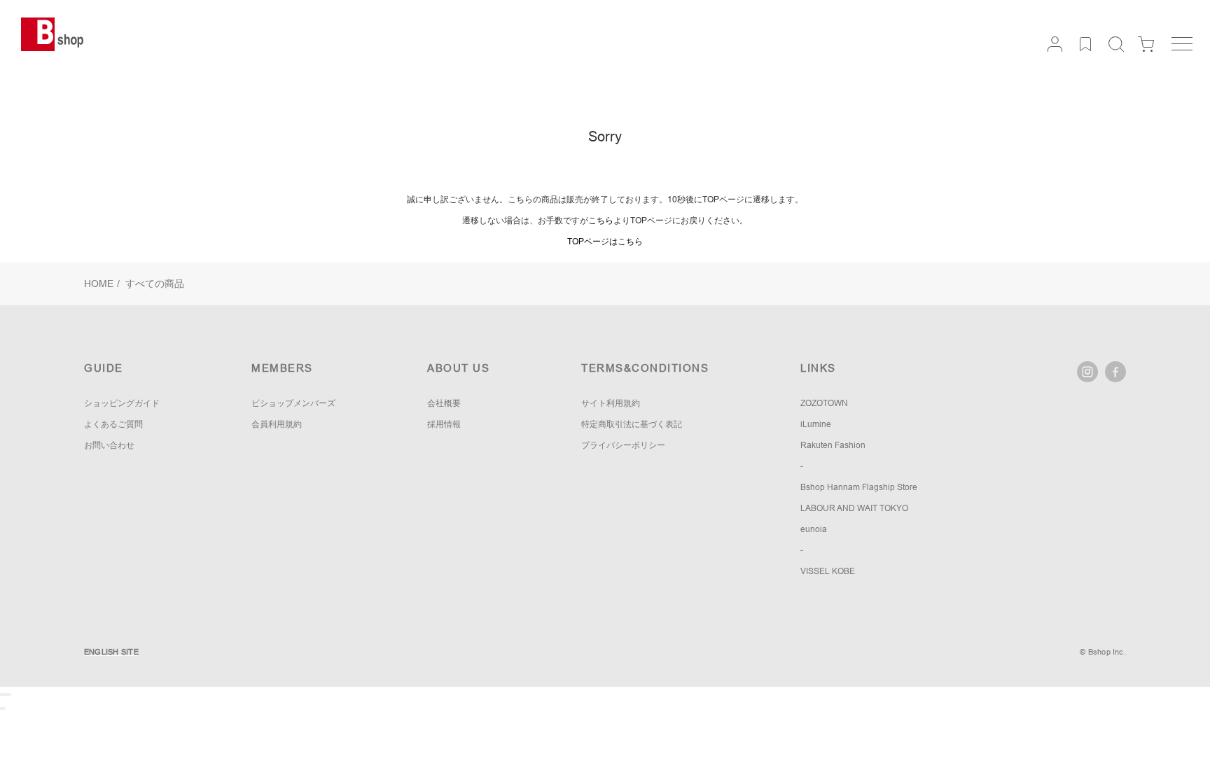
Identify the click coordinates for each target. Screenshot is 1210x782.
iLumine (815, 424)
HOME (98, 283)
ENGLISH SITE (111, 652)
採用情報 (444, 424)
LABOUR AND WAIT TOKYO (854, 508)
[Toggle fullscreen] (7, 694)
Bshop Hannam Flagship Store (858, 487)
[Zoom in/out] (9, 694)
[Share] (4, 694)
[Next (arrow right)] (4, 708)
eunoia (813, 529)
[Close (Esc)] (1, 694)
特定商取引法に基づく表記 (631, 424)
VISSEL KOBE (827, 571)
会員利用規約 (276, 424)
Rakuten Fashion (832, 445)
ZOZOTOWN (824, 403)
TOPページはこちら (605, 241)
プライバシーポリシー (623, 445)
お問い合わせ (109, 445)
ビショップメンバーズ (293, 403)
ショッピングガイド (122, 403)
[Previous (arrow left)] (1, 708)
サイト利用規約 (610, 403)
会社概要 (444, 403)
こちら (600, 220)
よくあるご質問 (113, 424)
